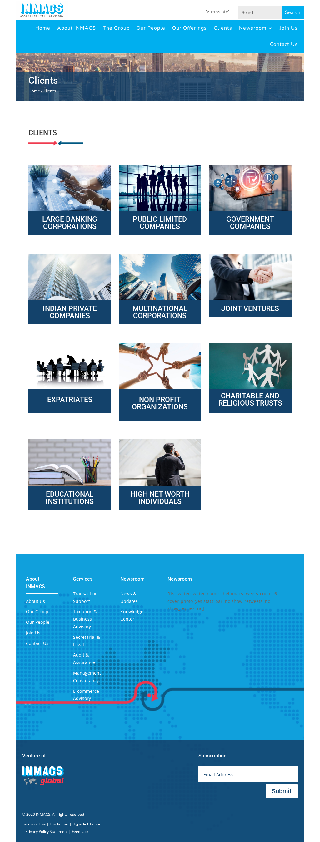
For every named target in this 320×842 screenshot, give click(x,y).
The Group (116, 28)
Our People (151, 28)
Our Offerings (189, 28)
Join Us (289, 28)
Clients (223, 28)
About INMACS (76, 28)
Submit (282, 791)
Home (42, 28)
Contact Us (284, 44)
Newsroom (253, 28)
